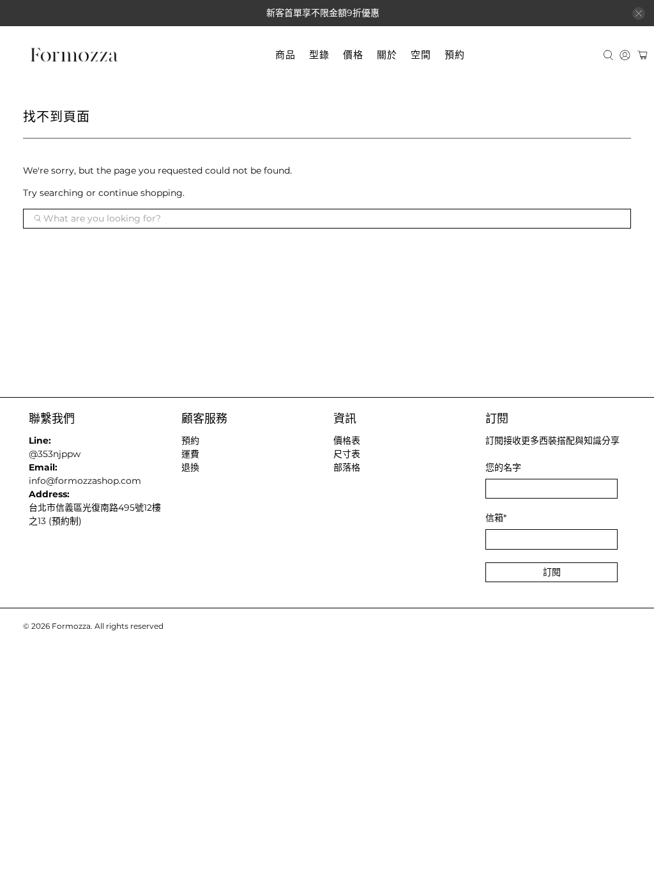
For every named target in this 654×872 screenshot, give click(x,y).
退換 (190, 467)
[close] (638, 13)
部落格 (346, 467)
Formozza (71, 626)
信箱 (495, 517)
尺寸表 (346, 454)
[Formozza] (74, 55)
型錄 (319, 55)
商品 (285, 55)
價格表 (346, 440)
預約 (455, 55)
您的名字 (503, 467)
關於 (387, 55)
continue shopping (140, 193)
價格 (353, 55)
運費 (190, 454)
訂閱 (552, 572)
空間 (421, 55)
